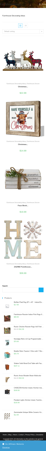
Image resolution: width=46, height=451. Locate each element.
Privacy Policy (30, 435)
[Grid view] (20, 25)
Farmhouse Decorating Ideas (16, 84)
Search (5, 286)
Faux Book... (23, 205)
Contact (21, 435)
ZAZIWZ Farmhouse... (23, 267)
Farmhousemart (10, 4)
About (15, 435)
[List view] (26, 25)
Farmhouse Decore (33, 84)
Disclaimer (39, 435)
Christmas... (23, 87)
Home (5, 435)
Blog (9, 435)
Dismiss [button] (6, 447)
